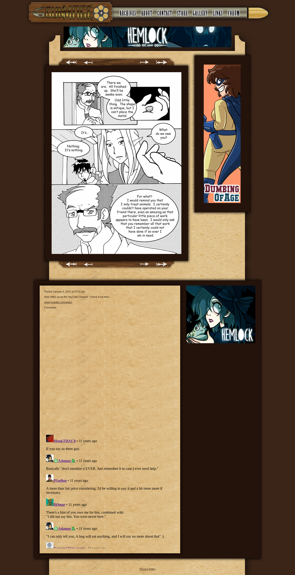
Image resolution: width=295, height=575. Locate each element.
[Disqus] (110, 369)
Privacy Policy (148, 569)
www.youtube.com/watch (58, 302)
